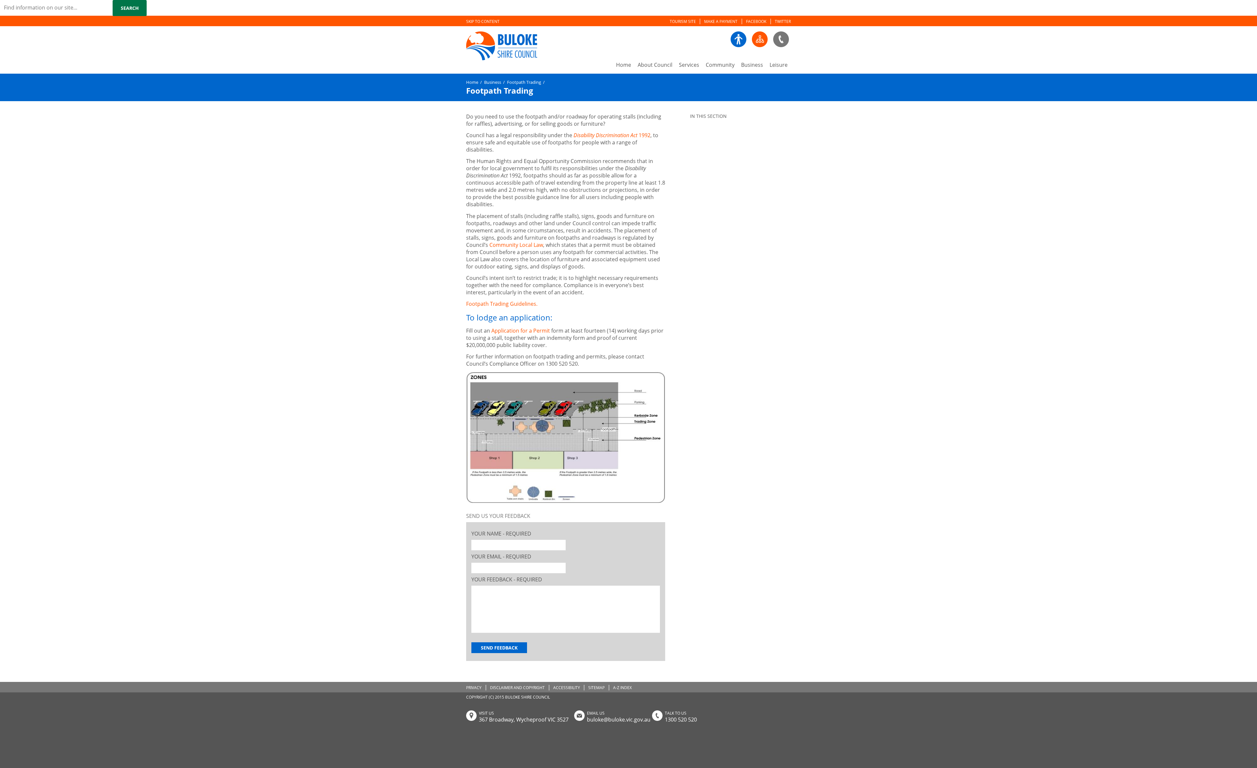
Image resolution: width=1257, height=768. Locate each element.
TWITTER (783, 21)
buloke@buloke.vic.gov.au (618, 719)
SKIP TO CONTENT (483, 21)
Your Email (501, 556)
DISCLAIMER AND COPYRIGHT (517, 687)
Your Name (501, 533)
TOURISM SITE (683, 21)
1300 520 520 (681, 719)
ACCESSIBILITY (566, 687)
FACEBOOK (756, 21)
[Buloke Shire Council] (487, 46)
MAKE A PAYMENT (721, 21)
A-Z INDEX (622, 687)
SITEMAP (596, 687)
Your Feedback (506, 579)
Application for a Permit (520, 330)
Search (130, 8)
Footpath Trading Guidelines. (502, 303)
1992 (612, 135)
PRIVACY (474, 687)
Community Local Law (516, 244)
